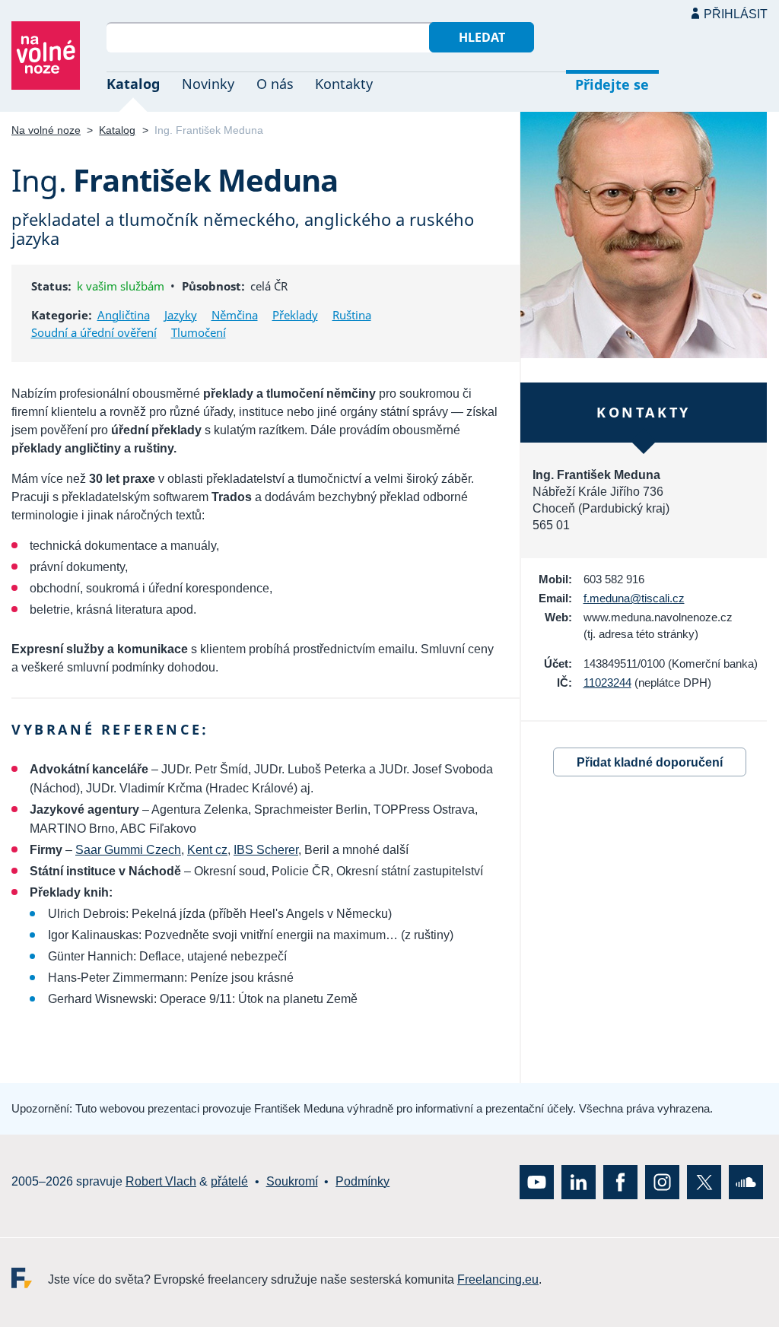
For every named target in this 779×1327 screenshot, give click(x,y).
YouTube (537, 1182)
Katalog (133, 84)
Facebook (620, 1182)
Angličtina (123, 314)
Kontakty (344, 84)
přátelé (229, 1181)
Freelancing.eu (29, 1278)
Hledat (482, 37)
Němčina (234, 314)
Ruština (351, 314)
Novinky (208, 84)
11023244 (607, 682)
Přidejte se (612, 84)
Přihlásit (736, 14)
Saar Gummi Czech (128, 849)
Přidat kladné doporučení (650, 762)
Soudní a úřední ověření (94, 332)
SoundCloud (746, 1182)
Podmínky (362, 1181)
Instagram (662, 1182)
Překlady (295, 314)
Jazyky (180, 314)
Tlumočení (198, 332)
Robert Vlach (161, 1181)
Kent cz (207, 849)
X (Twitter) (704, 1182)
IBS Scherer (266, 849)
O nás (275, 84)
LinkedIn (578, 1182)
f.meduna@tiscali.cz (634, 598)
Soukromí (292, 1181)
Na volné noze (46, 130)
